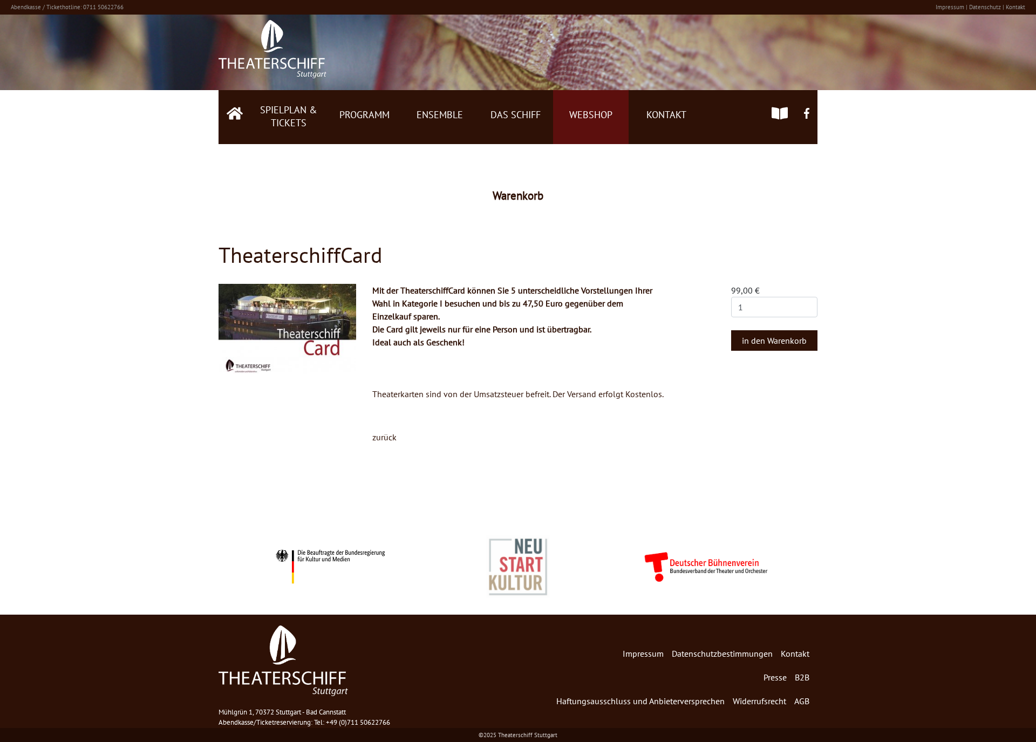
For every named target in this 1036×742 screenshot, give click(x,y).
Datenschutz (985, 7)
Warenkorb (518, 195)
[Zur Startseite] (234, 117)
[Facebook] (807, 117)
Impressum (950, 7)
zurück (384, 437)
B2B (802, 677)
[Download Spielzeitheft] (779, 117)
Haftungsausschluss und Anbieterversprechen (640, 701)
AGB (801, 701)
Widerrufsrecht (759, 701)
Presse (775, 677)
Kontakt (1015, 7)
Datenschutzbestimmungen (722, 653)
